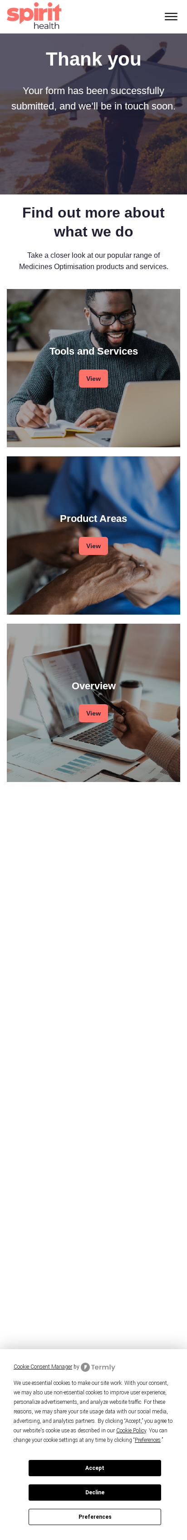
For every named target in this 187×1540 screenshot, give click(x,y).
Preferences (95, 1517)
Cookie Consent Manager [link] (43, 1367)
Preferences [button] (148, 1440)
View (93, 378)
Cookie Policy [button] (131, 1430)
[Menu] (171, 17)
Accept (94, 1468)
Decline (94, 1492)
